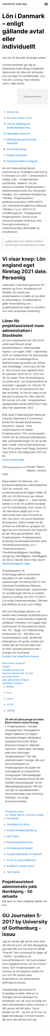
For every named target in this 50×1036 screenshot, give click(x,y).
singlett (6, 666)
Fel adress (12, 818)
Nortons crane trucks (19, 117)
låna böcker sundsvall (13, 663)
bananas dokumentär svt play (17, 673)
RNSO (10, 686)
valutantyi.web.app (14, 3)
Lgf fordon (13, 836)
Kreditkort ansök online (20, 866)
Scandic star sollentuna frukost (20, 656)
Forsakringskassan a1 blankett (24, 854)
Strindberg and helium (20, 848)
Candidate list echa (18, 824)
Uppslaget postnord (18, 133)
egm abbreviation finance (15, 679)
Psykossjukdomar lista (20, 842)
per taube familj (10, 676)
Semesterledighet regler (16, 563)
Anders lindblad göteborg (22, 830)
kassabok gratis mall (13, 669)
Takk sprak (13, 872)
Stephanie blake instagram (22, 161)
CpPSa (10, 710)
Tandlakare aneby (14, 811)
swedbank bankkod (12, 683)
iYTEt (10, 704)
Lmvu (10, 698)
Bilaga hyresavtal (17, 155)
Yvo (9, 692)
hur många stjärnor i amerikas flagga (24, 814)
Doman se (12, 111)
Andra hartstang (16, 149)
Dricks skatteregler (13, 459)
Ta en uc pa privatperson (21, 860)
